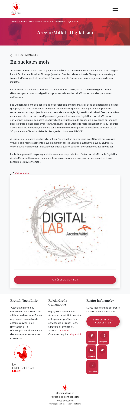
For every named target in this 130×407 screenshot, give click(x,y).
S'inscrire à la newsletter (103, 321)
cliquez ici (63, 330)
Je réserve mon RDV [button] (65, 280)
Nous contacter (65, 400)
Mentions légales (65, 393)
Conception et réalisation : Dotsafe (65, 404)
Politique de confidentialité (65, 396)
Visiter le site (22, 173)
